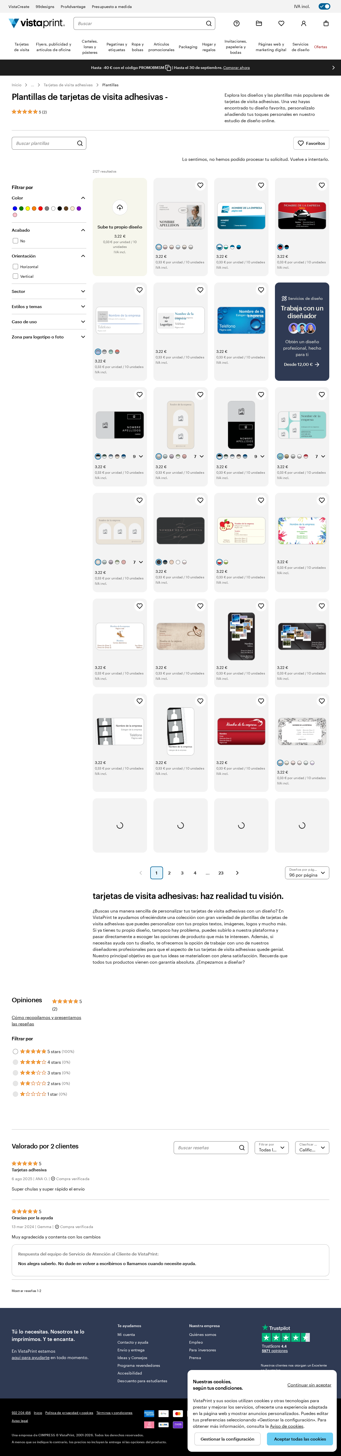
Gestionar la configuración (227, 1438)
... (32, 85)
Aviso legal (20, 1420)
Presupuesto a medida (112, 6)
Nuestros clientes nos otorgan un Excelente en (294, 1367)
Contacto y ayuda (132, 1342)
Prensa (195, 1357)
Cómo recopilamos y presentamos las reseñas (46, 1020)
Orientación (24, 255)
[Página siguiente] (237, 872)
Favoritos (315, 143)
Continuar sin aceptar (309, 1384)
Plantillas (110, 85)
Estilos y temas (27, 306)
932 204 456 (21, 1412)
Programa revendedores (138, 1365)
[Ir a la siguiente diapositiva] (333, 67)
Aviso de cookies (286, 1426)
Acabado (21, 229)
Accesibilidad (129, 1373)
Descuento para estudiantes (142, 1381)
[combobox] (140, 23)
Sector (18, 291)
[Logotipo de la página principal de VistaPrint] (37, 23)
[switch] (316, 6)
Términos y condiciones (114, 1412)
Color (17, 197)
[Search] (242, 1147)
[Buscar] (209, 23)
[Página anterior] (140, 872)
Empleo (195, 1342)
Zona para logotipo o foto (38, 336)
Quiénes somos (202, 1334)
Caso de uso (24, 321)
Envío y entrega (131, 1350)
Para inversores (202, 1350)
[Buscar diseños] (80, 143)
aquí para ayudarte (31, 1357)
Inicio (16, 85)
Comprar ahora (236, 67)
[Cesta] (326, 23)
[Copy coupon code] (168, 68)
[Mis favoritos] (281, 23)
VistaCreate (19, 6)
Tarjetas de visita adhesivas (68, 85)
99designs (45, 6)
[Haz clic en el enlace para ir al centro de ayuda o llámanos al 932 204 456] (236, 23)
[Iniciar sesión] (303, 23)
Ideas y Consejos (132, 1357)
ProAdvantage (73, 6)
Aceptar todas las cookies (300, 1438)
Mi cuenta (126, 1334)
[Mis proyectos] (259, 23)
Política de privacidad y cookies (69, 1412)
